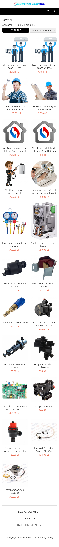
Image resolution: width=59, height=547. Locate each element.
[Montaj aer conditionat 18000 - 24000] (44, 49)
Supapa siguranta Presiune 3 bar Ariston (15, 449)
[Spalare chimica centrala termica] (44, 221)
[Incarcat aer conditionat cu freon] (15, 221)
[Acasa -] (29, 4)
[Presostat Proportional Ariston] (15, 268)
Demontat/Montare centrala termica (15, 108)
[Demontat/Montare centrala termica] (15, 90)
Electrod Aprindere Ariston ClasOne (44, 449)
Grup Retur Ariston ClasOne (44, 366)
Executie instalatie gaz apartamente (44, 108)
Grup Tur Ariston (44, 406)
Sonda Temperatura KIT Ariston (44, 285)
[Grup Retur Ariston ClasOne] (44, 348)
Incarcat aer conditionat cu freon (14, 245)
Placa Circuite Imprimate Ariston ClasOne (15, 408)
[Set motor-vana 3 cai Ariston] (15, 348)
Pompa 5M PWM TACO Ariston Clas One (44, 324)
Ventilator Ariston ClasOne (15, 491)
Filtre (17, 30)
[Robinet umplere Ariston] (15, 308)
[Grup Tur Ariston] (44, 389)
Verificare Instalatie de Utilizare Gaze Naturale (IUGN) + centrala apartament (44, 150)
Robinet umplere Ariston (15, 322)
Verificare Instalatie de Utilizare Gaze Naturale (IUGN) (15, 150)
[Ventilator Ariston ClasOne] (15, 473)
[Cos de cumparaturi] (48, 11)
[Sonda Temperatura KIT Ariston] (44, 267)
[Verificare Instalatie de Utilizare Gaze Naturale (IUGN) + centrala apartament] (44, 132)
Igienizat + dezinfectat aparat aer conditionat (44, 192)
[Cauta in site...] (55, 11)
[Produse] (4, 12)
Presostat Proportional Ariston (14, 285)
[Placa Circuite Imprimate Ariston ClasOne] (15, 390)
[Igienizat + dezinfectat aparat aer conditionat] (44, 174)
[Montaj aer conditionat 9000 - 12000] (15, 49)
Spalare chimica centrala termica (44, 245)
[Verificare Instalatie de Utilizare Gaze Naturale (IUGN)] (15, 132)
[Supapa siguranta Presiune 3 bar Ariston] (15, 432)
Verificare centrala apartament (14, 192)
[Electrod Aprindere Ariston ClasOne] (44, 432)
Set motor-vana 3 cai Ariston (14, 366)
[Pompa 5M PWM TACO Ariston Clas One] (44, 308)
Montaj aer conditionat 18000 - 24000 (44, 67)
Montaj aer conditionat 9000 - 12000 (15, 67)
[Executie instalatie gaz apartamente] (44, 90)
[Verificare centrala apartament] (15, 173)
